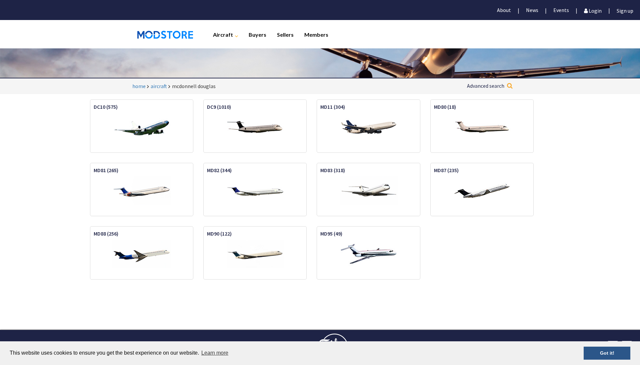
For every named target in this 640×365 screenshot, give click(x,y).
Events (561, 10)
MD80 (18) (445, 106)
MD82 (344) (219, 170)
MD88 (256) (106, 233)
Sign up (625, 10)
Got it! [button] (607, 353)
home (139, 86)
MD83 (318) (332, 170)
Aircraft (223, 34)
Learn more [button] (214, 353)
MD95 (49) (331, 233)
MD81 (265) (106, 170)
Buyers (257, 34)
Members (316, 34)
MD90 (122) (219, 233)
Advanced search (485, 85)
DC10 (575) (106, 106)
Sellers (285, 34)
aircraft (159, 86)
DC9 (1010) (219, 106)
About (504, 10)
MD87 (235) (446, 170)
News (532, 10)
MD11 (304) (332, 106)
